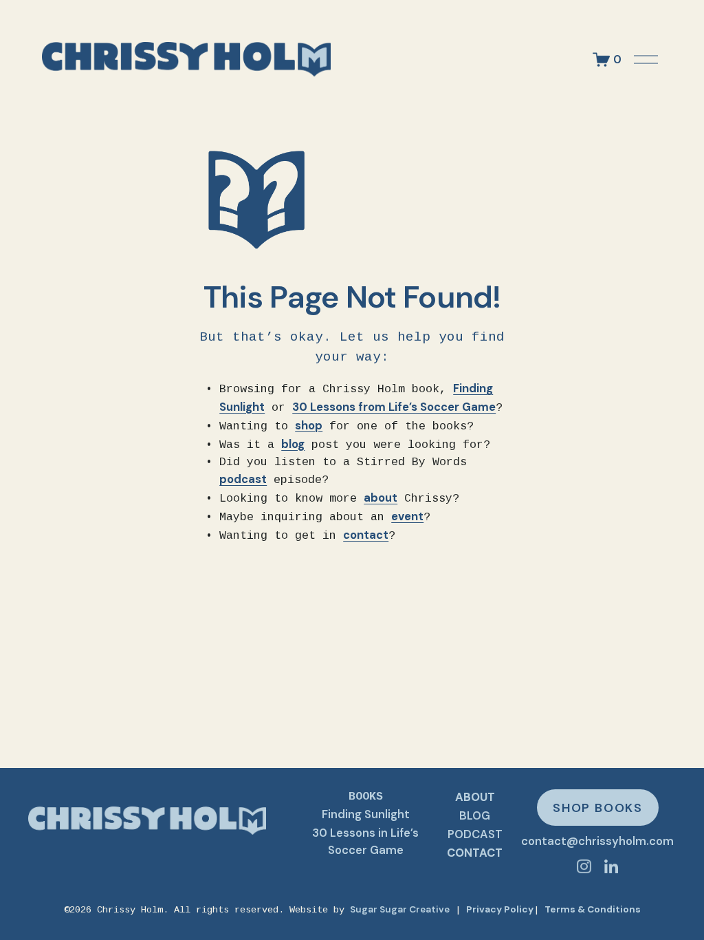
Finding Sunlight (366, 814)
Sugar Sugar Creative (400, 909)
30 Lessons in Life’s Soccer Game (365, 841)
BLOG (474, 816)
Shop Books (598, 808)
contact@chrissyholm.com (597, 841)
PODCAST (475, 834)
